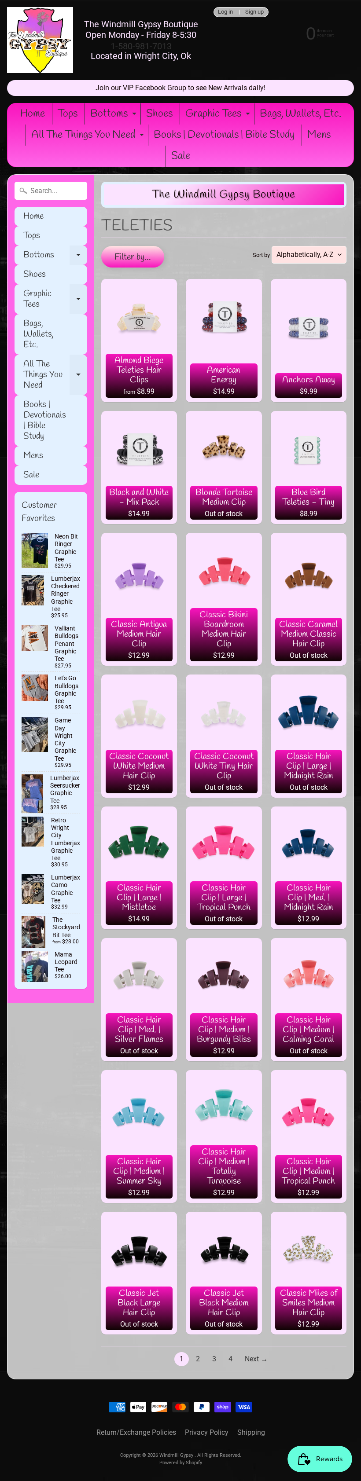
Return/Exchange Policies (136, 1432)
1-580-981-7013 (141, 46)
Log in (225, 12)
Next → (256, 1359)
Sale (180, 156)
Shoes (159, 114)
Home (32, 114)
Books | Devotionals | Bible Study (224, 135)
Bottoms (114, 116)
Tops (67, 114)
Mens (319, 135)
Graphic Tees (218, 116)
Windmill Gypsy (177, 1455)
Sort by (261, 255)
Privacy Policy (206, 1432)
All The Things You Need (88, 137)
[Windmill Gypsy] (40, 40)
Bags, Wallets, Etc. (300, 114)
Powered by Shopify (180, 1463)
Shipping (251, 1432)
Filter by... (132, 257)
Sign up (254, 12)
